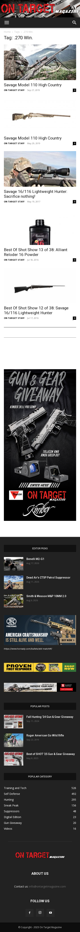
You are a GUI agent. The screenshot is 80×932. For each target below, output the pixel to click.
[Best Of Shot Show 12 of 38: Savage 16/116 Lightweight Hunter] (40, 285)
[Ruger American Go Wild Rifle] (13, 740)
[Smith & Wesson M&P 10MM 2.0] (13, 601)
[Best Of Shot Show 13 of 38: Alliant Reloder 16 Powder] (40, 227)
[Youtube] (50, 913)
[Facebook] (29, 913)
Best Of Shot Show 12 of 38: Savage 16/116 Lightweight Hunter (36, 310)
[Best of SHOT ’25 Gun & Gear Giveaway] (13, 759)
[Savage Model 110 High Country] (40, 62)
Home (7, 31)
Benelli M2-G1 (35, 559)
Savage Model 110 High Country (33, 85)
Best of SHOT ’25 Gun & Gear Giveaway (50, 754)
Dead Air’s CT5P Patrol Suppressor (48, 577)
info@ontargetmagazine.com (47, 886)
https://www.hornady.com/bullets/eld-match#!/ (28, 648)
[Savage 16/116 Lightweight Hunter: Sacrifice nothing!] (40, 169)
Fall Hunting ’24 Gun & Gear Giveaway (49, 716)
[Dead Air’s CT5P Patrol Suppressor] (13, 582)
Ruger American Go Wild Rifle (45, 735)
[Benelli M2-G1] (13, 564)
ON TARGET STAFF (14, 90)
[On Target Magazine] (40, 9)
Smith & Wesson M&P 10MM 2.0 (46, 596)
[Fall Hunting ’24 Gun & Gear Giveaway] (13, 721)
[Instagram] (40, 913)
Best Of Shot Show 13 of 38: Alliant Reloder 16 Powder (35, 252)
